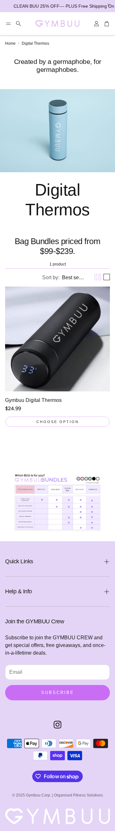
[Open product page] (57, 339)
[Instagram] (57, 724)
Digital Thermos (35, 43)
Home (10, 43)
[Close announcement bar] (108, 5)
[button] (8, 24)
